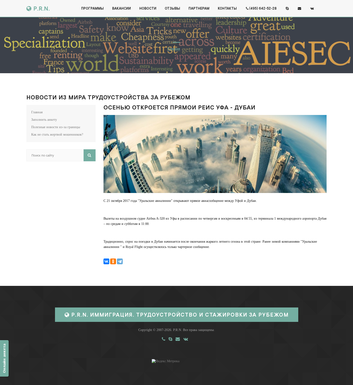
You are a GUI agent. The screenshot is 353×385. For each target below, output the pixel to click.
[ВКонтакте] (106, 261)
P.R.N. (41, 8)
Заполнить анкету (44, 119)
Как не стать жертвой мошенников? (57, 134)
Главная (173, 49)
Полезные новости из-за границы (55, 127)
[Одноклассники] (113, 261)
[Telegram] (120, 261)
